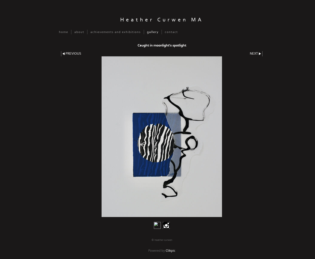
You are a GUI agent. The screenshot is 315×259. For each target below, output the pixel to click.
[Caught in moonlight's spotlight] (161, 136)
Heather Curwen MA (162, 20)
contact (171, 32)
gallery (153, 32)
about (79, 32)
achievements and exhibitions (115, 32)
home (63, 32)
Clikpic (170, 251)
